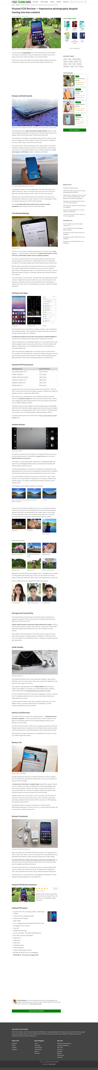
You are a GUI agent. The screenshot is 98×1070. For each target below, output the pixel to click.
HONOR (65, 61)
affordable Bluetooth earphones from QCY (38, 690)
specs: (20, 908)
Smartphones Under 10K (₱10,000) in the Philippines (73, 237)
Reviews (59, 1)
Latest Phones (44, 1)
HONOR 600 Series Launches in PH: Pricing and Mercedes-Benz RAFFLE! (74, 191)
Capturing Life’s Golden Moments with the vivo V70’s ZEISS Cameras (74, 202)
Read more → (33, 1036)
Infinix (76, 61)
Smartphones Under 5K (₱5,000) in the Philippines (73, 242)
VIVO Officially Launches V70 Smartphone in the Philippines (74, 206)
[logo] (21, 2)
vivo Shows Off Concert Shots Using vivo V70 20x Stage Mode (74, 215)
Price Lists (37, 1053)
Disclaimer (59, 1057)
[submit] (85, 2)
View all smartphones (74, 48)
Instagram (14, 1049)
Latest (69, 18)
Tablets (52, 1)
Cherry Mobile (76, 59)
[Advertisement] (35, 77)
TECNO (72, 66)
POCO (74, 64)
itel (80, 61)
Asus (69, 59)
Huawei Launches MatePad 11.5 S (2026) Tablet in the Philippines (73, 210)
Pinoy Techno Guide (22, 1029)
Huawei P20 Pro (40, 456)
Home (13, 4)
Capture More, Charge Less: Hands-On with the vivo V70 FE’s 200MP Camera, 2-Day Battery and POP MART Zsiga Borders (74, 197)
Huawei (71, 61)
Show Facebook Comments (36, 1011)
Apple (65, 59)
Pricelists (65, 1)
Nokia (65, 64)
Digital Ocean (52, 1064)
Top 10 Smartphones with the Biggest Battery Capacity (73, 229)
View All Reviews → (74, 130)
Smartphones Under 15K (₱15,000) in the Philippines (73, 233)
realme (79, 64)
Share (55, 888)
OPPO (69, 64)
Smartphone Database (63, 1045)
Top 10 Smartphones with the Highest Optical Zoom (73, 224)
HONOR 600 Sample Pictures (70, 188)
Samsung (66, 66)
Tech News (35, 1)
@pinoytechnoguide (36, 1004)
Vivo (76, 66)
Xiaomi (81, 66)
